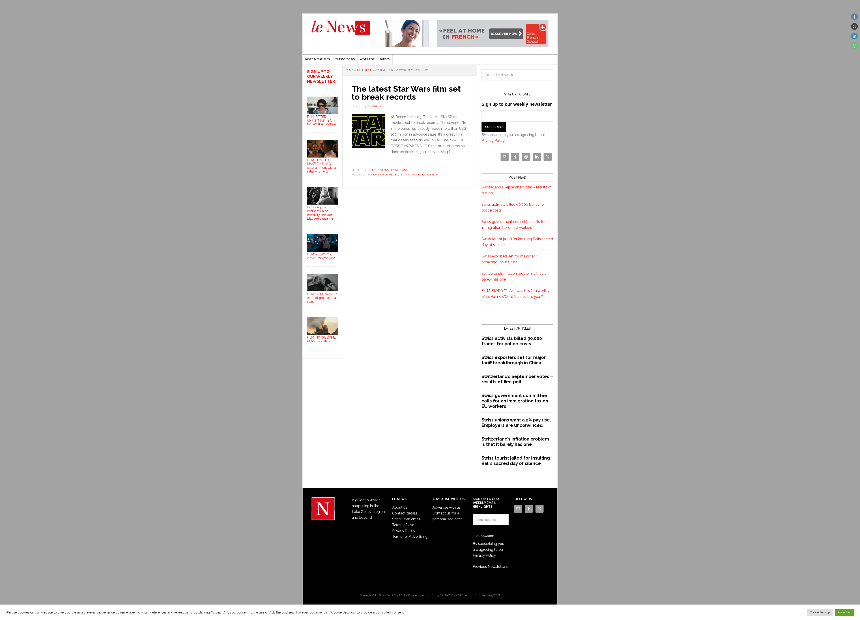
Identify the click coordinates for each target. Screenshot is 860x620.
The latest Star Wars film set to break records (406, 93)
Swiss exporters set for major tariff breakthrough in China (514, 360)
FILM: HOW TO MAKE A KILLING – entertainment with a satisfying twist (321, 165)
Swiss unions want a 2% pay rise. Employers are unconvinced (516, 422)
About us (399, 507)
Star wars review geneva (419, 174)
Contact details (404, 513)
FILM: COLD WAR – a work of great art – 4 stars (322, 297)
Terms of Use (403, 525)
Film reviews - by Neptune (389, 170)
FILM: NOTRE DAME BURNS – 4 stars (321, 339)
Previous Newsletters (490, 566)
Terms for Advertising (410, 536)
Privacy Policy (493, 140)
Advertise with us (446, 507)
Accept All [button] (845, 612)
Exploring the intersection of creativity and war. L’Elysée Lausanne (320, 212)
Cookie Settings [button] (820, 612)
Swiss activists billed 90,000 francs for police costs (512, 341)
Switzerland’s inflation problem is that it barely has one (515, 441)
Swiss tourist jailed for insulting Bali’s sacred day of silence (516, 460)
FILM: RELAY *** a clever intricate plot (321, 256)
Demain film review (385, 174)
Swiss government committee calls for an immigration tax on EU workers (515, 401)
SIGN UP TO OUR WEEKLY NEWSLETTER (321, 76)
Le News (341, 30)
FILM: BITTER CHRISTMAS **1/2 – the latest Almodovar (322, 120)
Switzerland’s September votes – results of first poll (517, 379)
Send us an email (406, 519)
